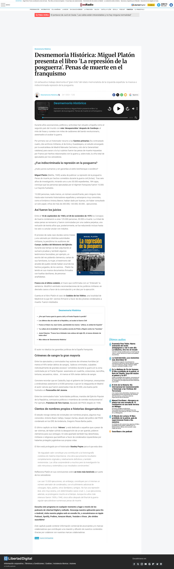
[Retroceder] (109, 108)
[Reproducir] (118, 108)
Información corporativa (13, 563)
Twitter (137, 564)
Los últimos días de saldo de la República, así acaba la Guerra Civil (63, 321)
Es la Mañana (56, 9)
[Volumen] (133, 109)
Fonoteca (130, 9)
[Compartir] (113, 94)
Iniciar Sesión (171, 5)
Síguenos (135, 95)
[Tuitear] (117, 94)
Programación (34, 9)
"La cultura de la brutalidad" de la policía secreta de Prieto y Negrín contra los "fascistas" (71, 329)
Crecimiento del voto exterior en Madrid (93, 1)
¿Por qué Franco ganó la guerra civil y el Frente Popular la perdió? (62, 316)
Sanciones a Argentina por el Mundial (130, 1)
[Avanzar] (127, 108)
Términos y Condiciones (34, 563)
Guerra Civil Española (46, 538)
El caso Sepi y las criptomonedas (74, 1)
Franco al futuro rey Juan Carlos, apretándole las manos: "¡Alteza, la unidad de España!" (70, 325)
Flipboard (153, 564)
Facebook (134, 564)
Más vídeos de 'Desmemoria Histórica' (52, 340)
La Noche (65, 9)
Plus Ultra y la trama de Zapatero (56, 1)
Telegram (157, 564)
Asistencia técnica (60, 563)
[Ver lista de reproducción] (135, 117)
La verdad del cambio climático (112, 1)
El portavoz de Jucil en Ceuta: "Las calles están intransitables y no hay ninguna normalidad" (91, 15)
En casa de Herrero (76, 9)
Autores (73, 563)
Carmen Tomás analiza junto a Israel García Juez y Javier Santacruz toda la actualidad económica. (125, 349)
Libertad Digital (68, 558)
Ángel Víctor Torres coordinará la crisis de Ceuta (35, 1)
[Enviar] (121, 94)
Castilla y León (106, 9)
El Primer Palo (139, 9)
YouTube (145, 564)
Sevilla (115, 9)
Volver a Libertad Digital (138, 5)
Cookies (48, 563)
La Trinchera (88, 9)
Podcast (122, 9)
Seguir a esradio (59, 95)
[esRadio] (87, 5)
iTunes (160, 564)
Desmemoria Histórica (43, 49)
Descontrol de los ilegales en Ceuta (149, 1)
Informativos (45, 9)
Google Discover (149, 564)
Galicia (96, 9)
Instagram (141, 564)
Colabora (151, 5)
